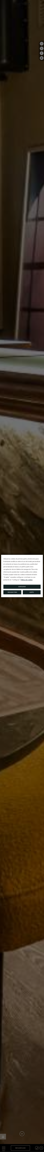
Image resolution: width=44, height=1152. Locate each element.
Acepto (32, 592)
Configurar (22, 587)
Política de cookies (26, 580)
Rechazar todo (12, 592)
